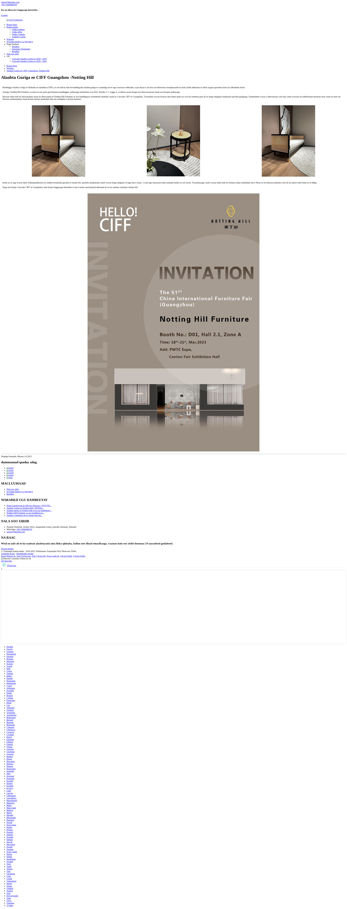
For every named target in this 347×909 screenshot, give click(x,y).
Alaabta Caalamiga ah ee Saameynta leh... (24, 515)
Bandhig (15, 51)
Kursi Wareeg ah (8, 556)
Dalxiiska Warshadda (21, 49)
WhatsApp (11, 565)
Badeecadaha (12, 27)
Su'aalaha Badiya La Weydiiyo (20, 42)
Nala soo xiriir (13, 54)
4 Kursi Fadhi (66, 556)
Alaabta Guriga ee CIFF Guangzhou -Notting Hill (28, 71)
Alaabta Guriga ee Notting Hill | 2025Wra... (25, 508)
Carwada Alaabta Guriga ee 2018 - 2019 (29, 59)
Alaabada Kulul (8, 554)
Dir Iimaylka (6, 561)
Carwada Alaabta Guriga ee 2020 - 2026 (29, 61)
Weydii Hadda (7, 549)
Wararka (10, 39)
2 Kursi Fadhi (79, 556)
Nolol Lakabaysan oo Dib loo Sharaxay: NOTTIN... (29, 505)
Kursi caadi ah (53, 556)
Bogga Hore (12, 24)
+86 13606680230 (24, 529)
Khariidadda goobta (24, 554)
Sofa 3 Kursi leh (39, 556)
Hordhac (15, 46)
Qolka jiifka (17, 32)
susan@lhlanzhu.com (16, 532)
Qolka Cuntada (18, 34)
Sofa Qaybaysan (24, 556)
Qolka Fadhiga (18, 29)
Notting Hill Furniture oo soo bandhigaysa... (25, 513)
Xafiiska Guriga (19, 37)
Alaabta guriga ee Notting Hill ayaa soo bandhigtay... (29, 510)
